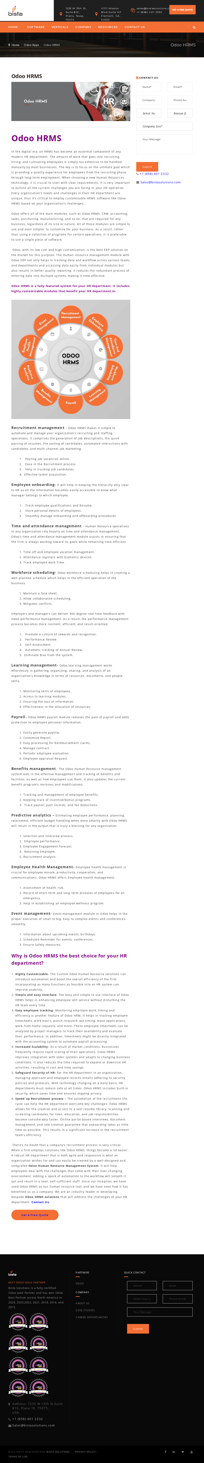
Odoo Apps (31, 45)
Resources (108, 27)
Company (83, 27)
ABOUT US (83, 1303)
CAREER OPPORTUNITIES (92, 1317)
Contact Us (135, 27)
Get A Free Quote (35, 1215)
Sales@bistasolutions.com (160, 182)
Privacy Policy (85, 1451)
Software (36, 27)
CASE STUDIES (85, 1310)
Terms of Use (17, 1456)
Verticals (60, 27)
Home (13, 27)
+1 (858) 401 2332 (154, 174)
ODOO (80, 1283)
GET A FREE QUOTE (182, 9)
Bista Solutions (58, 1451)
